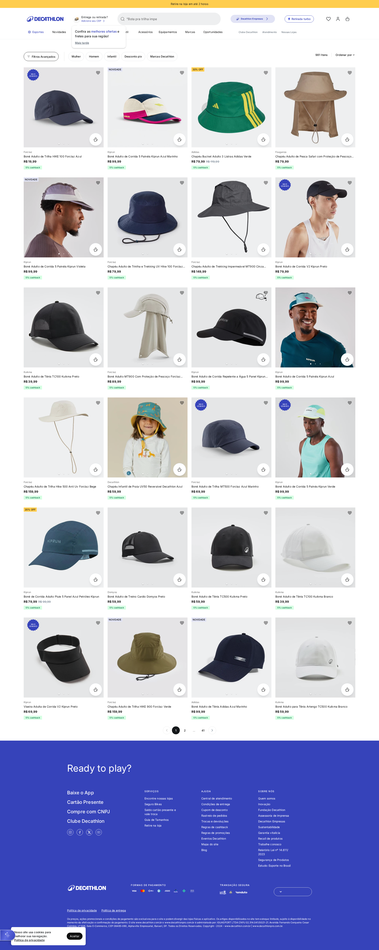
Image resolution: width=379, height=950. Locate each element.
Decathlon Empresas (271, 821)
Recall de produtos (270, 838)
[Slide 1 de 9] (64, 217)
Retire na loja (152, 825)
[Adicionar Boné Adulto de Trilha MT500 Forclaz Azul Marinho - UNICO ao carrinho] (263, 469)
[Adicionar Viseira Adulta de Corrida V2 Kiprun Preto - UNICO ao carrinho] (95, 689)
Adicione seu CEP (91, 20)
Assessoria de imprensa (273, 815)
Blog (204, 850)
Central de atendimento (216, 798)
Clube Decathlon (248, 32)
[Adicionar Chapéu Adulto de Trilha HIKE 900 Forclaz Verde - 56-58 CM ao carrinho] (179, 689)
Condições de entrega (215, 804)
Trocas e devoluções (214, 821)
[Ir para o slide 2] (63, 143)
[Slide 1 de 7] (64, 107)
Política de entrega (113, 910)
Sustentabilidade (269, 827)
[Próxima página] (212, 730)
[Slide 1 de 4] (231, 107)
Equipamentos (168, 32)
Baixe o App (80, 793)
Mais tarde (82, 42)
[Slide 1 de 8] (315, 437)
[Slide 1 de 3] (148, 107)
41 (203, 730)
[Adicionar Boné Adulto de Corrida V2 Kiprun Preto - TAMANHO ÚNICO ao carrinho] (347, 249)
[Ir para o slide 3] (68, 143)
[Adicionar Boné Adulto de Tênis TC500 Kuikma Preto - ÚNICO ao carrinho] (263, 579)
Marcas (190, 32)
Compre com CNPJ (88, 811)
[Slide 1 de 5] (148, 327)
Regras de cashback (214, 827)
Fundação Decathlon (271, 810)
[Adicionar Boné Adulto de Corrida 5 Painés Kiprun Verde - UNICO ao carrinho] (347, 469)
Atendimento (269, 32)
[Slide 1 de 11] (315, 327)
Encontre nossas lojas (158, 798)
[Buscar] (122, 19)
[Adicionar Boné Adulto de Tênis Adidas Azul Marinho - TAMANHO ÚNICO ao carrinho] (263, 689)
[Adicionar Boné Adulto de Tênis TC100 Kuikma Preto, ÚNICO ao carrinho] (95, 359)
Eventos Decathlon (213, 838)
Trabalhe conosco (269, 844)
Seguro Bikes (153, 804)
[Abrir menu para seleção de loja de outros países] (293, 891)
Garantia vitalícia (269, 832)
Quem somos (266, 798)
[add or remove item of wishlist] (98, 73)
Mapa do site (209, 844)
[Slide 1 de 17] (231, 327)
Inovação (264, 804)
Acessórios (145, 32)
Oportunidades (212, 32)
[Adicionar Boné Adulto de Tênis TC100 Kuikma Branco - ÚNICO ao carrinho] (347, 579)
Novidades (59, 32)
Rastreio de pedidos (214, 815)
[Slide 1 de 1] (315, 107)
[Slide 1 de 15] (64, 327)
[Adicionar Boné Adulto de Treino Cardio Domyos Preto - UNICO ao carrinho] (179, 579)
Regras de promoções (215, 832)
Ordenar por (344, 54)
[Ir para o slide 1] (59, 143)
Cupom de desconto (214, 810)
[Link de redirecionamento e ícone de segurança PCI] (230, 892)
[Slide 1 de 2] (148, 217)
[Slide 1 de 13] (148, 437)
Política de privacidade (82, 910)
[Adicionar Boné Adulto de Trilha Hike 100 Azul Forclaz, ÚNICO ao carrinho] (95, 139)
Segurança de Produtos (273, 859)
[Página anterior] (167, 730)
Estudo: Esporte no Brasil (274, 865)
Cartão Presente (85, 802)
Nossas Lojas (288, 32)
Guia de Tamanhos (156, 819)
